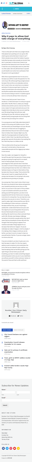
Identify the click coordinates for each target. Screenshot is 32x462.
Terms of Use (5, 439)
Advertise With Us (7, 437)
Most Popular (18, 330)
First (3, 394)
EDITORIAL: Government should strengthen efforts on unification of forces (16, 273)
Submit (5, 405)
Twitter (21, 316)
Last (18, 394)
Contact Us (5, 435)
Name (4, 389)
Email (4, 397)
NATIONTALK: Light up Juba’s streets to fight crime (20, 280)
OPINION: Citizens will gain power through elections (21, 287)
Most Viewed (7, 330)
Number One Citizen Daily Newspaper (12, 41)
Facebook (13, 316)
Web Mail (4, 433)
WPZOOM (9, 458)
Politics (7, 33)
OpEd (3, 33)
